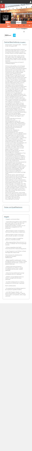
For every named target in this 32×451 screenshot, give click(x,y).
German (15, 35)
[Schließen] (2, 6)
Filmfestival (14, 22)
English (6, 35)
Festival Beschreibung (15, 42)
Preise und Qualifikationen (13, 207)
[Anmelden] (30, 1)
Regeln (6, 217)
